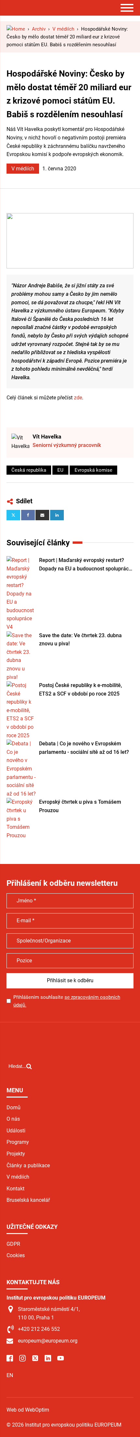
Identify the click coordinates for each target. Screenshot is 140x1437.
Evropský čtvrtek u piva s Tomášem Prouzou (80, 806)
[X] (13, 515)
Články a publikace (28, 1165)
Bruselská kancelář (28, 1200)
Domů (14, 1107)
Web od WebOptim (28, 1410)
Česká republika (28, 470)
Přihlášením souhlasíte (66, 1001)
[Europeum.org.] (16, 29)
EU (60, 470)
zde (78, 398)
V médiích (22, 168)
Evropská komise (93, 470)
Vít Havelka (47, 436)
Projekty (16, 1154)
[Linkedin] (57, 515)
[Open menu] (126, 8)
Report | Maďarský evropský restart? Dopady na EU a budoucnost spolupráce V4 (85, 565)
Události (16, 1131)
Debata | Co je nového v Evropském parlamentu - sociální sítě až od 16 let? (84, 747)
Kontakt (15, 1189)
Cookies (16, 1255)
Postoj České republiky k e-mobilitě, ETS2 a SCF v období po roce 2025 (80, 689)
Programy (18, 1142)
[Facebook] (28, 515)
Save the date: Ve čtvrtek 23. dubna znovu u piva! (80, 639)
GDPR (13, 1244)
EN (10, 1375)
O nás (13, 1119)
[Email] (42, 515)
